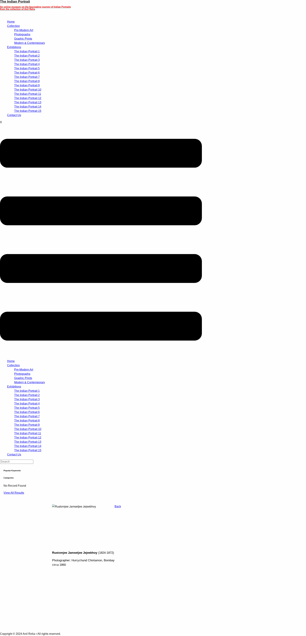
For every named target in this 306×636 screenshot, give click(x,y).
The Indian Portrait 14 (27, 106)
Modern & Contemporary (29, 42)
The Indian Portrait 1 (27, 51)
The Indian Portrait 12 (27, 98)
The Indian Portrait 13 (27, 102)
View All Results (14, 492)
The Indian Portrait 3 (27, 59)
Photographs (22, 34)
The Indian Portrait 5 (27, 68)
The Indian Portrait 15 (27, 110)
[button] (101, 240)
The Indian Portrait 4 (27, 64)
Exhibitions (14, 47)
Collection (13, 25)
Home (11, 21)
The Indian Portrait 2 (27, 55)
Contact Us (14, 115)
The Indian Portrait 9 (27, 85)
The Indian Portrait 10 (27, 89)
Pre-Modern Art (23, 30)
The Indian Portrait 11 (27, 93)
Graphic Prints (23, 38)
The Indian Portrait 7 (27, 76)
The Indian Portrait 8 (27, 81)
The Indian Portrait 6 (27, 72)
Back (118, 506)
